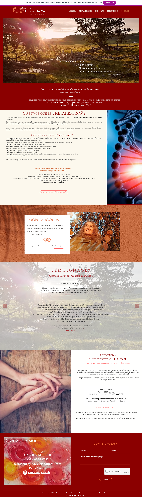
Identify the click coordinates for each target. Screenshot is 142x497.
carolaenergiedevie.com (76, 495)
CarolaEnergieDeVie (39, 472)
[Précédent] (5, 306)
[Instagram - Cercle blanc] (25, 472)
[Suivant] (137, 306)
